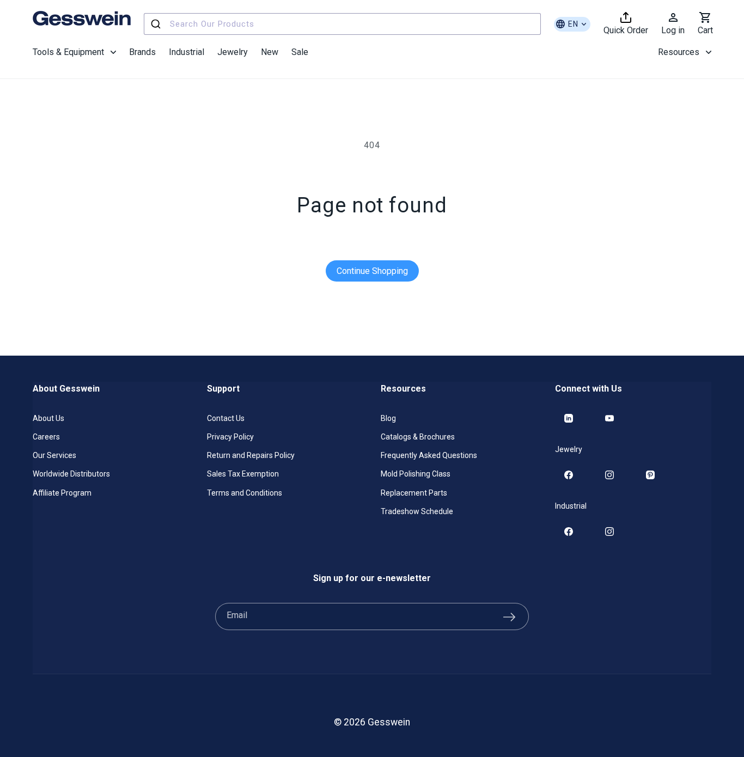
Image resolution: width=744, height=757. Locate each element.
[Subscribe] (509, 616)
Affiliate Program (62, 493)
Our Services (54, 455)
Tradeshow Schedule (417, 511)
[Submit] (157, 24)
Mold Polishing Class (415, 473)
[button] (74, 52)
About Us (48, 418)
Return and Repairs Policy (251, 455)
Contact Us (226, 418)
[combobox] (342, 24)
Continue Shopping (372, 271)
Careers (46, 436)
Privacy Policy (230, 436)
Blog (388, 418)
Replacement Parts (414, 493)
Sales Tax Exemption (243, 473)
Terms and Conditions (244, 493)
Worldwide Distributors (71, 473)
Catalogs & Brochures (418, 436)
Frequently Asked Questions (429, 455)
